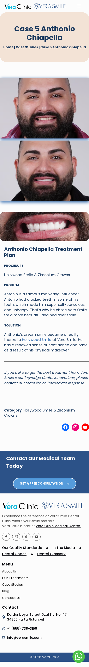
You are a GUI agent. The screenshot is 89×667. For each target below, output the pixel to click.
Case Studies (27, 47)
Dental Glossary (51, 553)
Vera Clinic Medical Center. (58, 526)
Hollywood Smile (36, 339)
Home (8, 47)
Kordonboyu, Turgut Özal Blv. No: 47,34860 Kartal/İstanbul (37, 617)
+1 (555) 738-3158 (22, 628)
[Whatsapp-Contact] (78, 656)
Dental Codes (14, 553)
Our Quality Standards (22, 547)
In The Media (64, 547)
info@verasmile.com (24, 637)
